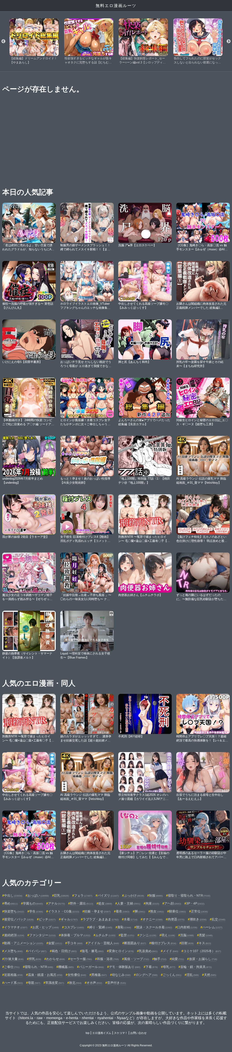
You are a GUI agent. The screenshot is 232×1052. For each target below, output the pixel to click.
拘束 (152, 903)
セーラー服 (81, 959)
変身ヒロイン (121, 951)
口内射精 (187, 927)
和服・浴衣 (108, 959)
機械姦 (66, 967)
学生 (36, 911)
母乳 (169, 967)
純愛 (178, 959)
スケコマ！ (121, 1033)
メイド (170, 951)
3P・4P (195, 903)
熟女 (157, 911)
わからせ (55, 959)
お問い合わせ (138, 1033)
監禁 (127, 935)
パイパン (37, 951)
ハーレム (212, 927)
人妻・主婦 (128, 903)
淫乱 (192, 975)
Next (228, 41)
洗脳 (187, 935)
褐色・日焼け (64, 951)
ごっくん (172, 975)
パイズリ (108, 895)
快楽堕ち (14, 911)
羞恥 (124, 927)
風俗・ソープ (136, 959)
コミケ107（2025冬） (202, 951)
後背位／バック (19, 919)
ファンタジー (42, 935)
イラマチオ (15, 927)
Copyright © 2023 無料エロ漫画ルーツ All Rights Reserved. (116, 1045)
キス (205, 943)
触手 (160, 959)
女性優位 (77, 975)
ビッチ (47, 919)
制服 (156, 895)
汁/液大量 (14, 959)
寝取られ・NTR (39, 967)
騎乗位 (177, 911)
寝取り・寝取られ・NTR (189, 895)
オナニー (152, 919)
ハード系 (13, 982)
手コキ (74, 943)
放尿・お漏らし (203, 959)
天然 (210, 975)
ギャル (69, 919)
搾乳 (35, 959)
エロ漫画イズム (101, 1033)
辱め (11, 903)
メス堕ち (13, 951)
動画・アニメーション (23, 943)
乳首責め (148, 951)
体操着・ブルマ (75, 935)
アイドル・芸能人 (103, 943)
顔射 (187, 943)
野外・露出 (81, 903)
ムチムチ (105, 935)
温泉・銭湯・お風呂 (45, 975)
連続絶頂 (14, 935)
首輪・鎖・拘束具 (196, 967)
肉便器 (176, 919)
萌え (168, 935)
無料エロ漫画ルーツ (116, 5)
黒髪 (206, 935)
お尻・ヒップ (45, 927)
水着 (130, 919)
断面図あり (135, 943)
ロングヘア (146, 975)
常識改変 (54, 982)
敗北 (75, 982)
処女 (105, 903)
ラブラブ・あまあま (100, 919)
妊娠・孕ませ (97, 911)
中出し (13, 895)
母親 (34, 982)
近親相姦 (13, 975)
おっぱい (38, 895)
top (87, 1033)
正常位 (199, 911)
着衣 (122, 911)
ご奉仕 (11, 967)
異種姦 (99, 975)
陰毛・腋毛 (93, 951)
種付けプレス (163, 943)
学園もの (33, 903)
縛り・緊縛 (100, 927)
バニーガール (91, 967)
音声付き (116, 982)
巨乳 (61, 895)
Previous (3, 41)
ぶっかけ (134, 895)
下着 (151, 967)
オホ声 (94, 982)
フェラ (83, 895)
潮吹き (198, 919)
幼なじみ (121, 975)
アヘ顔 (172, 903)
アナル (56, 903)
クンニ (147, 935)
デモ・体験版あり (124, 967)
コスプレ (74, 927)
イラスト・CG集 (63, 911)
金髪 (55, 943)
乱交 (218, 919)
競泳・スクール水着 (154, 927)
